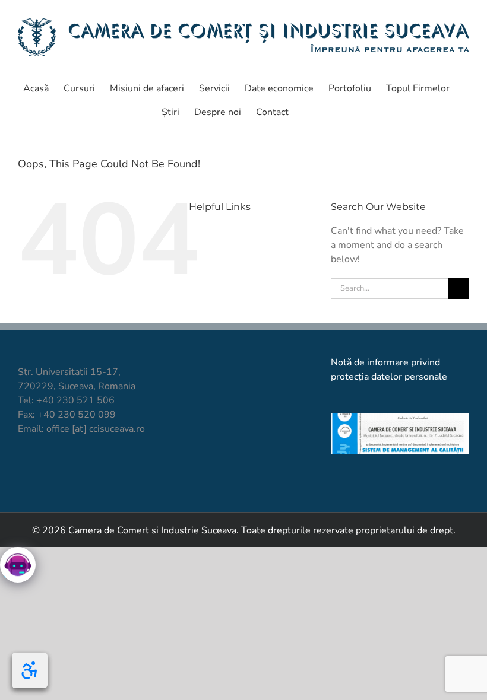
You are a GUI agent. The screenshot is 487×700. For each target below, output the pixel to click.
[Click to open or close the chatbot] (18, 565)
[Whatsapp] (104, 473)
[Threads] (124, 473)
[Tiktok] (43, 473)
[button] (307, 111)
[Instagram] (63, 473)
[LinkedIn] (84, 473)
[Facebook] (23, 473)
